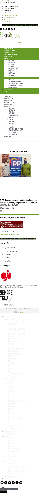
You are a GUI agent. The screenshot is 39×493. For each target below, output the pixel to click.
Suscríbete (8, 10)
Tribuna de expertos (15, 81)
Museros (11, 361)
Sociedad (11, 74)
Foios (10, 344)
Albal (10, 383)
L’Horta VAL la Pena (15, 85)
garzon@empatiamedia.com (9, 234)
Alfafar (11, 391)
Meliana (11, 356)
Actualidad (8, 49)
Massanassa (13, 406)
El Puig (11, 339)
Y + (5, 78)
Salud (10, 72)
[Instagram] (4, 29)
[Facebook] (1, 29)
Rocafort (12, 371)
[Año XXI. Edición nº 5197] (12, 6)
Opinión (11, 80)
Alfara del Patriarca (16, 329)
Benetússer (13, 396)
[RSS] (6, 29)
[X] (12, 29)
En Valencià (8, 89)
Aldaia (11, 388)
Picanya (11, 413)
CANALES (8, 436)
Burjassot (12, 336)
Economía (11, 64)
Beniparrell (12, 393)
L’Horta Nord (9, 51)
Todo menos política (15, 83)
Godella (11, 346)
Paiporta (11, 411)
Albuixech (12, 326)
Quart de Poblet (15, 418)
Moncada (12, 359)
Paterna (11, 364)
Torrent (11, 426)
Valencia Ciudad (10, 55)
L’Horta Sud (9, 53)
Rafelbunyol (13, 368)
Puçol (10, 366)
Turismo (11, 76)
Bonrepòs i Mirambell (17, 334)
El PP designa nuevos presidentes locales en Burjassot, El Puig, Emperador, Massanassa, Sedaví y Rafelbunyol (19, 202)
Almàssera (12, 331)
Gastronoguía (13, 68)
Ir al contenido (4, 1)
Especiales (8, 57)
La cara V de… (13, 87)
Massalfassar (13, 351)
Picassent (12, 416)
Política (11, 70)
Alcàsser (12, 386)
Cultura (11, 61)
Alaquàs (11, 381)
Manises (11, 403)
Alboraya (12, 324)
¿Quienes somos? (9, 8)
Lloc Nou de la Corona (17, 401)
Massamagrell (14, 354)
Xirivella (11, 428)
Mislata (11, 408)
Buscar (6, 91)
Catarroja (12, 398)
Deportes (11, 62)
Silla (10, 423)
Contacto (8, 12)
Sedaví (11, 421)
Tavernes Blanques (16, 373)
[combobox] (9, 489)
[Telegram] (9, 29)
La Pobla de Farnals (16, 349)
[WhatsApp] (14, 29)
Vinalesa (11, 376)
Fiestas (11, 66)
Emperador (12, 341)
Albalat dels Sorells (16, 321)
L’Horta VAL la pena (16, 471)
